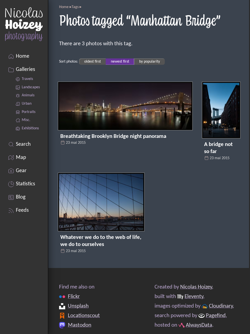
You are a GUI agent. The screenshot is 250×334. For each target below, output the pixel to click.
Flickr (74, 297)
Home (64, 7)
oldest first (92, 62)
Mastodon (79, 325)
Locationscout (84, 315)
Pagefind (216, 315)
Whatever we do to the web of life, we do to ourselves (100, 241)
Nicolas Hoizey (196, 287)
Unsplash (78, 306)
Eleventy (194, 297)
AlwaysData (199, 325)
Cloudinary (221, 306)
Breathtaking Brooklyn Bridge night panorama (113, 136)
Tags (75, 7)
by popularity (149, 62)
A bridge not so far (218, 148)
